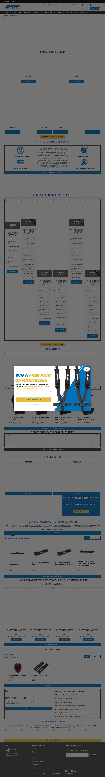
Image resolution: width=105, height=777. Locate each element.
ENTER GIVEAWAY (33, 399)
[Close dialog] (86, 369)
